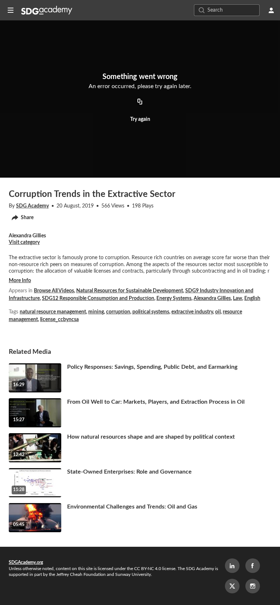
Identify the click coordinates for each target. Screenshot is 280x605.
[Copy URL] (140, 102)
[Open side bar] (10, 10)
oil (218, 312)
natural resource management (53, 312)
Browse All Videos (54, 290)
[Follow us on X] (232, 586)
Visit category (24, 242)
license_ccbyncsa (59, 319)
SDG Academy (32, 206)
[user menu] (271, 10)
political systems (150, 312)
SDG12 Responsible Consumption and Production (98, 298)
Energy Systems (173, 298)
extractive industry (192, 312)
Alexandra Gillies (212, 298)
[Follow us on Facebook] (252, 565)
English (252, 298)
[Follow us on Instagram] (252, 586)
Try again (140, 119)
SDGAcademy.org (26, 562)
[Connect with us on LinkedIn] (232, 565)
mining (96, 312)
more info (20, 280)
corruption (118, 312)
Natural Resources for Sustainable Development (129, 290)
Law (237, 298)
